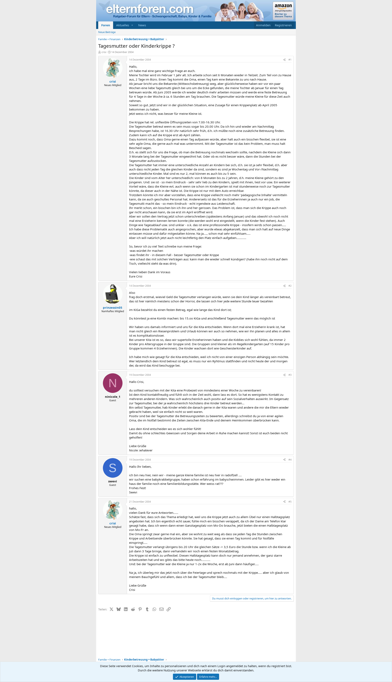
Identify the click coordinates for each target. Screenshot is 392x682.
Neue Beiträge (107, 32)
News (142, 25)
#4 (290, 459)
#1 (290, 59)
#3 (290, 375)
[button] (132, 25)
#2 (290, 285)
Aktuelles (122, 25)
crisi (103, 52)
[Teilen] (284, 59)
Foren (105, 25)
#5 (290, 501)
